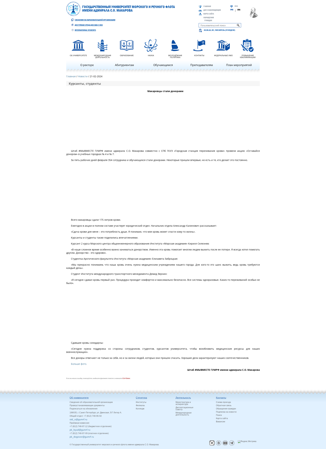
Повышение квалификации (248, 56)
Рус (231, 10)
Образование (127, 55)
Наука (151, 55)
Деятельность (183, 397)
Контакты (199, 55)
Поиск (219, 415)
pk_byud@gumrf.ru (80, 429)
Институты (141, 402)
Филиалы (140, 405)
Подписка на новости (226, 412)
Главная (207, 6)
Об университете (78, 55)
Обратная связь (223, 405)
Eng (238, 10)
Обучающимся (163, 65)
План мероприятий (239, 65)
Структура (141, 397)
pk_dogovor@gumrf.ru (82, 436)
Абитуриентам (124, 65)
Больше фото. (79, 363)
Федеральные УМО (223, 55)
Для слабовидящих (212, 10)
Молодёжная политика (175, 56)
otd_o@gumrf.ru (78, 419)
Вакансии (220, 421)
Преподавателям (201, 65)
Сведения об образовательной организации (95, 20)
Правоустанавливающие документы (87, 405)
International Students (85, 30)
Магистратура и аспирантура (183, 403)
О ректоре (87, 65)
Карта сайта (208, 14)
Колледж (140, 408)
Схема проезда (223, 402)
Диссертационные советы (184, 408)
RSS (236, 6)
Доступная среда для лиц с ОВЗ (89, 25)
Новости (83, 76)
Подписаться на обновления (83, 408)
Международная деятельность (102, 56)
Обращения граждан (226, 408)
